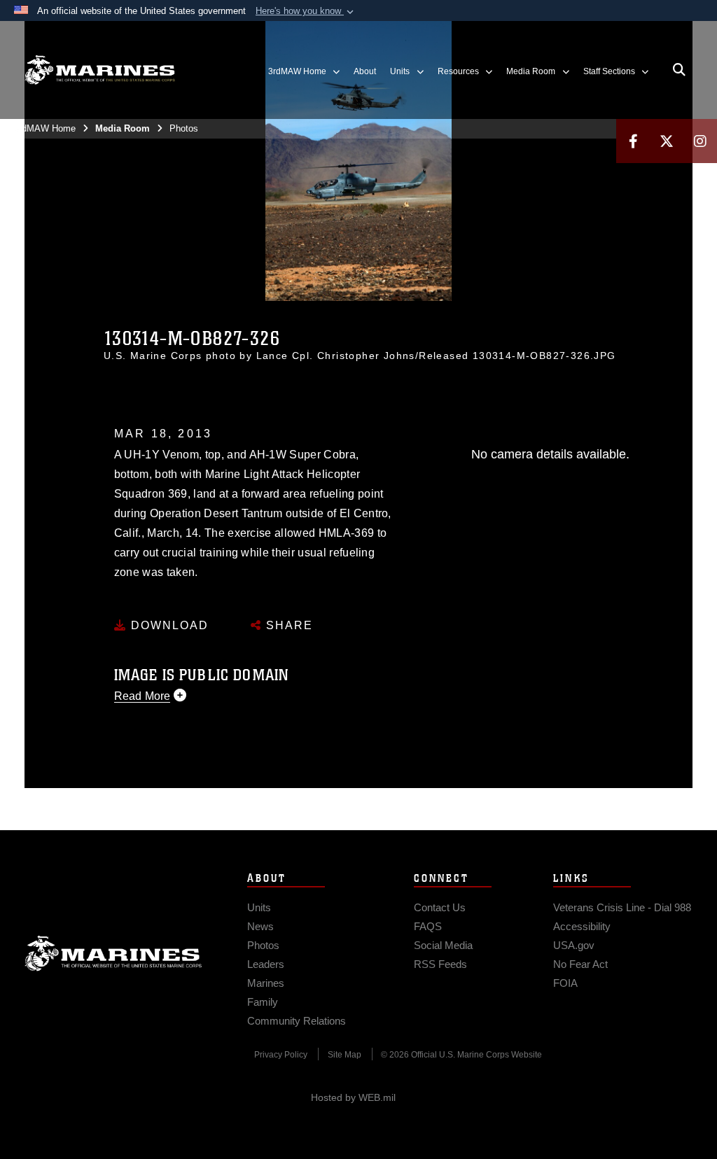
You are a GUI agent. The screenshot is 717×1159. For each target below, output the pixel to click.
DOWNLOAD (168, 625)
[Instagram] (700, 141)
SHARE (287, 625)
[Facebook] (633, 141)
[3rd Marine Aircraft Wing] (100, 70)
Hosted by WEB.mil (353, 1097)
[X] (666, 141)
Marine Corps (113, 953)
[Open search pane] (679, 70)
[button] (306, 11)
